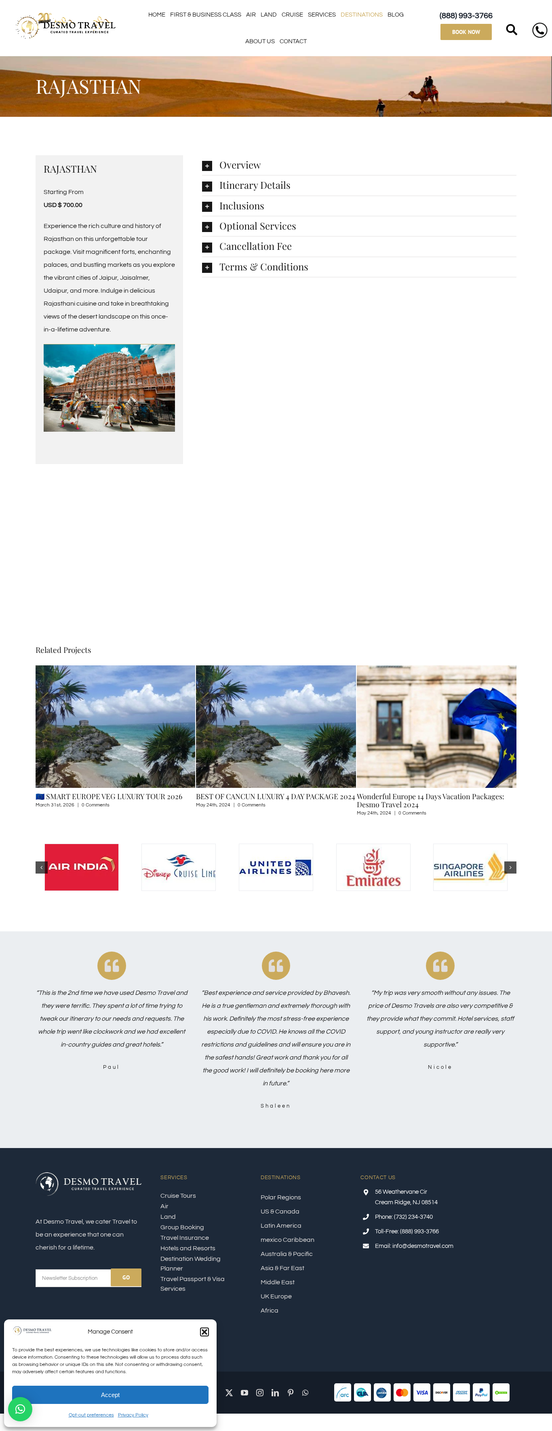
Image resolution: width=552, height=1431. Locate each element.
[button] (204, 1332)
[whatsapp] (305, 1392)
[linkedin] (275, 1392)
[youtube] (244, 1392)
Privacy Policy (133, 1415)
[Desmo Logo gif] (66, 14)
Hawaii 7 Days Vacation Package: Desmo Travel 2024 (433, 800)
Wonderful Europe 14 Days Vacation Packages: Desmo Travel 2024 (271, 800)
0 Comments (92, 805)
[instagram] (259, 1392)
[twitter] (229, 1392)
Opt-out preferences (91, 1415)
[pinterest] (290, 1392)
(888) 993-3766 (466, 16)
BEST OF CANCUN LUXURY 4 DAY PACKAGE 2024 (116, 796)
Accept (110, 1394)
